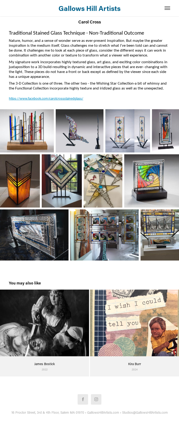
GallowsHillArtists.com (103, 412)
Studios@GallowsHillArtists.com (145, 412)
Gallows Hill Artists (89, 8)
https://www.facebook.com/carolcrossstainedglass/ (46, 98)
